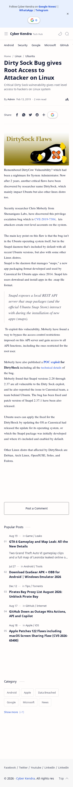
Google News (47, 6)
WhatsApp (26, 10)
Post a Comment (37, 508)
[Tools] (39, 566)
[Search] (67, 34)
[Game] (30, 536)
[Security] (23, 45)
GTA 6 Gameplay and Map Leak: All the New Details (38, 544)
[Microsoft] (50, 45)
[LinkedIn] (49, 767)
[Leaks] (38, 536)
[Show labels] (15, 712)
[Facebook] (10, 767)
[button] (60, 34)
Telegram (41, 10)
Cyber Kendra (21, 33)
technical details (51, 367)
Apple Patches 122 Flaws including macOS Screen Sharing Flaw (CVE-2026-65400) (38, 635)
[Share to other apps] (43, 115)
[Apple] (30, 625)
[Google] (36, 45)
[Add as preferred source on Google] (52, 114)
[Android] (9, 45)
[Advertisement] (36, 482)
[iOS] (37, 625)
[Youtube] (36, 767)
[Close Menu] (68, 14)
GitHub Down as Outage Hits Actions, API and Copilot (37, 613)
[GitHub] (64, 45)
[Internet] (42, 606)
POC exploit (52, 362)
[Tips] (28, 586)
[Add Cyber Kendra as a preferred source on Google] (34, 20)
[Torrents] (37, 586)
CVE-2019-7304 (45, 219)
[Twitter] (23, 767)
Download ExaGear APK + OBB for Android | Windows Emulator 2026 (35, 574)
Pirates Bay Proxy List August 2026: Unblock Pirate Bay (35, 594)
